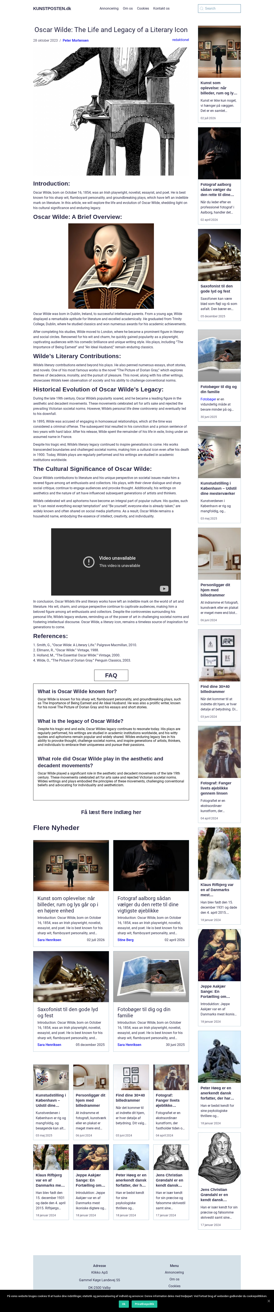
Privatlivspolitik (144, 1304)
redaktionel (180, 40)
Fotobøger (208, 399)
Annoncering (109, 8)
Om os (128, 8)
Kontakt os (161, 8)
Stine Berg (126, 940)
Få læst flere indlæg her (111, 812)
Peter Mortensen (76, 40)
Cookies (143, 8)
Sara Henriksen (49, 940)
